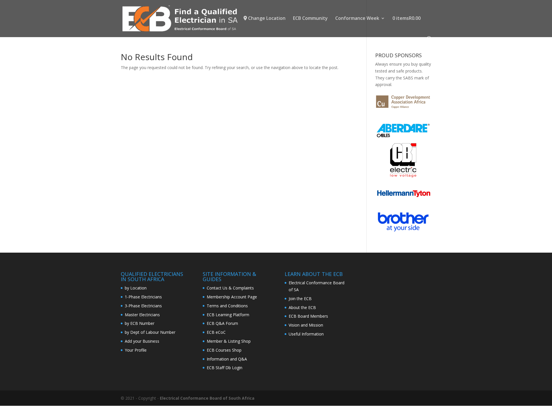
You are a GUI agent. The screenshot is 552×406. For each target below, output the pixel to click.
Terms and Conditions (227, 305)
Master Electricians (142, 314)
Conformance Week (357, 18)
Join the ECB (300, 298)
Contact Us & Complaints (230, 288)
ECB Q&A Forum (222, 323)
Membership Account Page (232, 297)
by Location (136, 288)
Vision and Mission (306, 325)
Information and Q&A (227, 359)
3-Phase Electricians (143, 305)
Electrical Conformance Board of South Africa (207, 398)
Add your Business (142, 341)
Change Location (266, 18)
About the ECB (302, 307)
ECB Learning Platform (228, 314)
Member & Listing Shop (229, 341)
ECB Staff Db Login (224, 367)
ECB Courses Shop (224, 350)
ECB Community (310, 18)
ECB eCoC (216, 332)
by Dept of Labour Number (150, 332)
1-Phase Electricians (143, 297)
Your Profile (136, 350)
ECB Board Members (308, 316)
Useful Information (306, 334)
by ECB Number (139, 323)
